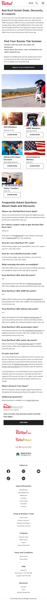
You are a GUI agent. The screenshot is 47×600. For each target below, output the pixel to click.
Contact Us (23, 570)
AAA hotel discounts (34, 283)
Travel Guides (24, 501)
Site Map (23, 587)
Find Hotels (23, 504)
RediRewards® (19, 235)
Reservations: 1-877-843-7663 (23, 573)
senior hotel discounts (25, 344)
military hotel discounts (31, 317)
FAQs (23, 590)
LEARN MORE (12, 134)
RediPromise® (12, 238)
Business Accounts (23, 520)
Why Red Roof (23, 490)
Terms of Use (23, 556)
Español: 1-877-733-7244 (23, 576)
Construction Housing (23, 526)
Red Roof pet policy (21, 364)
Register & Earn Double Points (23, 67)
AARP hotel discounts (34, 299)
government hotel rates (33, 330)
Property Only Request (23, 523)
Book (31, 3)
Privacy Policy (23, 559)
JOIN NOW (23, 422)
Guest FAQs (31, 400)
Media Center (23, 540)
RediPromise (23, 495)
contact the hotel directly (11, 366)
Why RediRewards (23, 493)
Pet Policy (23, 498)
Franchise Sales (23, 537)
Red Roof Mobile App (23, 592)
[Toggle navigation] (43, 3)
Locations (23, 506)
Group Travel (23, 518)
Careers (23, 542)
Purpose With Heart (23, 545)
